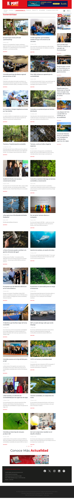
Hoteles (11, 10)
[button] (64, 11)
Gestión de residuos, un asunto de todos (42, 250)
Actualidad (42, 10)
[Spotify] (63, 471)
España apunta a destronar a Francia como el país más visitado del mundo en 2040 (63, 92)
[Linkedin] (59, 471)
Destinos (28, 10)
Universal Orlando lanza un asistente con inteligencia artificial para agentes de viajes (63, 137)
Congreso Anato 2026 (52, 10)
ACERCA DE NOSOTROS (12, 469)
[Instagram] (54, 471)
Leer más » (5, 51)
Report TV (35, 10)
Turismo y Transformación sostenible (14, 144)
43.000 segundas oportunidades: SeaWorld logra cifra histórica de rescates (40, 39)
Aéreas (6, 10)
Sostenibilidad (19, 10)
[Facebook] (44, 471)
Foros (5, 11)
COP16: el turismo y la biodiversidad (41, 359)
